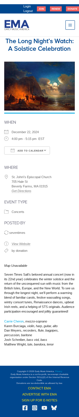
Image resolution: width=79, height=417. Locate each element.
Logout (28, 11)
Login (27, 6)
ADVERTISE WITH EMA (39, 394)
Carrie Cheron (14, 321)
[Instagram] (34, 408)
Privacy (58, 371)
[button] (41, 8)
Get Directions (21, 191)
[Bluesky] (54, 408)
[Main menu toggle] (70, 25)
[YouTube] (44, 408)
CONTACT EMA (39, 388)
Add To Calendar (30, 150)
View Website (21, 244)
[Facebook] (25, 408)
